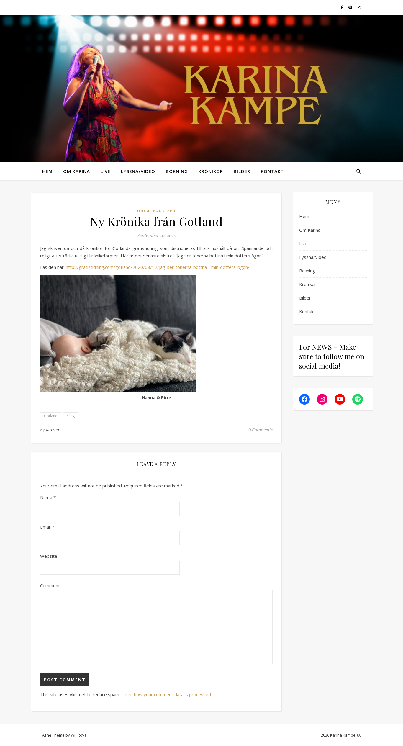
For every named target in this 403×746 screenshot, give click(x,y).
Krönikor (211, 171)
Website (48, 556)
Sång (71, 415)
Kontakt (272, 171)
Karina (52, 429)
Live (105, 171)
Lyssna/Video (138, 171)
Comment (50, 585)
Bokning (177, 171)
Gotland (51, 415)
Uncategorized (156, 210)
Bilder (242, 171)
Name (48, 497)
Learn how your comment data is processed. (166, 694)
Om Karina (76, 171)
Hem (47, 171)
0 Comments (260, 430)
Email (47, 527)
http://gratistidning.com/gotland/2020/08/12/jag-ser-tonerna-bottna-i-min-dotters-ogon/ (158, 267)
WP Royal (79, 735)
